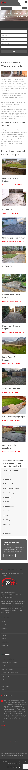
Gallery (3, 679)
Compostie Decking (8, 493)
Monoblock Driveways (9, 475)
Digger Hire (6, 515)
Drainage (4, 649)
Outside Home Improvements (11, 470)
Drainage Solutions (8, 511)
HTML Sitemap (5, 690)
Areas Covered (5, 625)
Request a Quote (6, 8)
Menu (24, 8)
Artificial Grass (7, 502)
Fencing (4, 638)
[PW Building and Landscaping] (9, 583)
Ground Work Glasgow (7, 669)
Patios (3, 631)
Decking (4, 635)
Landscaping (5, 645)
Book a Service (7, 533)
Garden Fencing (7, 497)
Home (3, 621)
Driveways (4, 628)
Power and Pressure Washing (11, 488)
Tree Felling (6, 520)
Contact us (9, 555)
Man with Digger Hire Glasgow (9, 662)
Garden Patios (7, 479)
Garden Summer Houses (10, 484)
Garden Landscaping (8, 506)
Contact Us (5, 683)
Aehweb (9, 763)
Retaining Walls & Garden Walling (10, 672)
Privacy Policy (5, 686)
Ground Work (6, 524)
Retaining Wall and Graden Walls (12, 529)
